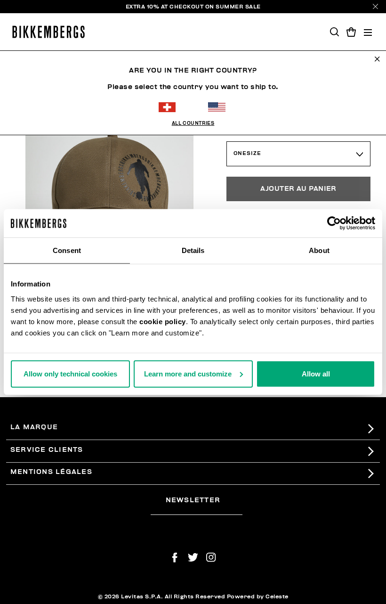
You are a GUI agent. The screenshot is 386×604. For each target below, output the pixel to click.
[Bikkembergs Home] (48, 31)
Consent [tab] (67, 250)
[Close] (375, 6)
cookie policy (162, 321)
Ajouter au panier (298, 188)
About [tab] (319, 250)
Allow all (316, 373)
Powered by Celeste (258, 596)
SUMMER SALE (238, 6)
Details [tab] (193, 250)
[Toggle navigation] (368, 32)
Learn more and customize (188, 373)
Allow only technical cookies (70, 373)
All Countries (193, 123)
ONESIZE (247, 153)
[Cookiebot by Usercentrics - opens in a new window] (334, 223)
